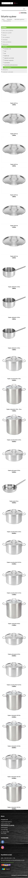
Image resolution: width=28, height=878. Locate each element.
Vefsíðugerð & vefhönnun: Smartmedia (19, 875)
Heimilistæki (5, 39)
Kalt (5, 53)
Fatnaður (4, 35)
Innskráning (23, 13)
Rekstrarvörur (5, 44)
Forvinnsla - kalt (7, 48)
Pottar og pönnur (7, 20)
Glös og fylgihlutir (6, 37)
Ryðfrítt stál (6, 55)
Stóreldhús (9, 19)
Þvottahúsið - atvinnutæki (8, 71)
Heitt (5, 51)
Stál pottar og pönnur (19, 19)
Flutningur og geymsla (8, 60)
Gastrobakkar (7, 62)
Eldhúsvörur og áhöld (7, 32)
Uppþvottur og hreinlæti (9, 58)
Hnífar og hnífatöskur (7, 41)
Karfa (17, 3)
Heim (3, 19)
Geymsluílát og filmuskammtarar (11, 64)
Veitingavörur (5, 69)
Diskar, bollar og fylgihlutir (8, 30)
